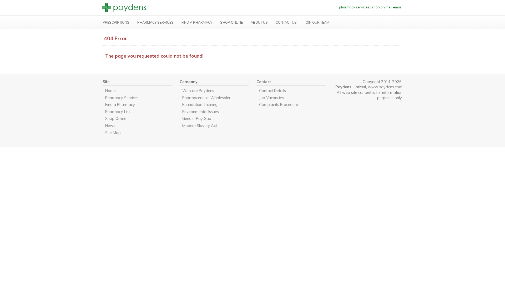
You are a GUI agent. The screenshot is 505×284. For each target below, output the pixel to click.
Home (110, 90)
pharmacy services (354, 7)
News (110, 125)
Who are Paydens (198, 90)
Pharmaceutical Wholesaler (206, 97)
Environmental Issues (200, 111)
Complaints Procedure (278, 104)
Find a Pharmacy (196, 22)
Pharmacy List (117, 111)
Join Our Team (317, 22)
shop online (381, 7)
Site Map (113, 132)
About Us (259, 22)
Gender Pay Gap (196, 118)
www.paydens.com (385, 87)
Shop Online (231, 22)
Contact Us (286, 22)
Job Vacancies (271, 97)
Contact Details (272, 90)
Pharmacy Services (155, 22)
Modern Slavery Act (199, 125)
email (397, 7)
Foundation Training (200, 104)
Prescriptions (116, 22)
